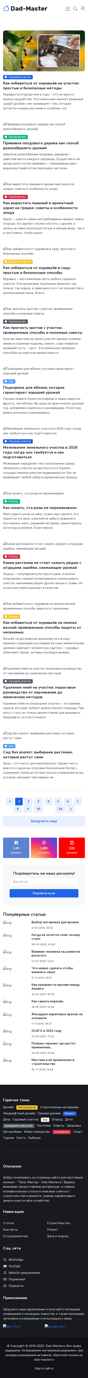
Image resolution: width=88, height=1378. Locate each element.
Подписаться (44, 893)
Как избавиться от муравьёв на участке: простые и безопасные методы (41, 86)
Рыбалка (34, 1138)
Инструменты (27, 1107)
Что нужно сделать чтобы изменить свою (52, 970)
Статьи (8, 1223)
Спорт (77, 1132)
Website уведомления (24, 1273)
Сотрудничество (15, 1236)
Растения (44, 1125)
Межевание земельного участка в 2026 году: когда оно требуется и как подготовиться (40, 452)
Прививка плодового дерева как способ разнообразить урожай (41, 145)
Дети (69, 1119)
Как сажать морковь (47, 1001)
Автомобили (12, 1132)
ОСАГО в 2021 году (46, 1031)
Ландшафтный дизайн (19, 1113)
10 (38, 809)
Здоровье (74, 1125)
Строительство (58, 1223)
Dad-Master (28, 8)
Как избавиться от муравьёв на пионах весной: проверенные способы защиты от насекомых (42, 627)
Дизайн (8, 1107)
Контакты (10, 1229)
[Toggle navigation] (68, 9)
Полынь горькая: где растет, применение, (54, 1045)
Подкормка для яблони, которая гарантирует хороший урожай (33, 390)
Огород (57, 1119)
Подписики (17, 1279)
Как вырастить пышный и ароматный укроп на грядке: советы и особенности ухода (40, 207)
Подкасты (16, 1286)
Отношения (61, 1131)
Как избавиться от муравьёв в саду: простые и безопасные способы (37, 270)
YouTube (14, 1266)
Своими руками (49, 1113)
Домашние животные (19, 1125)
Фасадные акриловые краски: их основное (57, 1016)
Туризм (8, 1138)
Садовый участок (25, 1119)
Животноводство (37, 1132)
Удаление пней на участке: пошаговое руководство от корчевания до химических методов (39, 692)
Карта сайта (44, 1368)
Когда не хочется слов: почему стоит (56, 937)
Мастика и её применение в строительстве (53, 1062)
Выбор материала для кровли (55, 922)
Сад (45, 1119)
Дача (6, 1119)
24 (60, 809)
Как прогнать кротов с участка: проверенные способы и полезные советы (42, 330)
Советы (58, 1125)
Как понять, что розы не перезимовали (40, 507)
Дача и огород (57, 1236)
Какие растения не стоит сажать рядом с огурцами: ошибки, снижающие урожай (42, 565)
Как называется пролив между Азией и (56, 987)
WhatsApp (16, 1259)
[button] (75, 9)
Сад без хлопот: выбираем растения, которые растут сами (38, 754)
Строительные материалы (59, 1107)
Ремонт (69, 1113)
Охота (21, 1138)
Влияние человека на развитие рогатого (56, 954)
